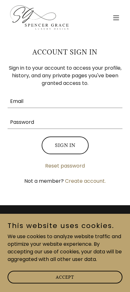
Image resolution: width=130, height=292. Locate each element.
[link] (41, 17)
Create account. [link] (85, 181)
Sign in (65, 145)
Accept (65, 276)
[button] (116, 17)
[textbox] (65, 101)
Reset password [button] (65, 165)
